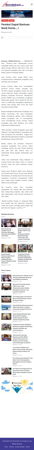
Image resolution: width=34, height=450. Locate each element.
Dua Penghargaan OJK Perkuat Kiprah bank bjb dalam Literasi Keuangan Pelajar (22, 298)
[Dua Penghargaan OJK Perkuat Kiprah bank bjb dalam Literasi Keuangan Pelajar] (6, 299)
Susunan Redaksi (20, 446)
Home (6, 446)
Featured (4, 20)
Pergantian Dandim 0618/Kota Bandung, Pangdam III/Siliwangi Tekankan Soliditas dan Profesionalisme (25, 257)
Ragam (12, 20)
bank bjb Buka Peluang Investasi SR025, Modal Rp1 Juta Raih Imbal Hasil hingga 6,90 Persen (23, 307)
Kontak (28, 446)
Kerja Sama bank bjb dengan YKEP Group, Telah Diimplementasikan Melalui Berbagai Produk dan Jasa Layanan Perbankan (24, 234)
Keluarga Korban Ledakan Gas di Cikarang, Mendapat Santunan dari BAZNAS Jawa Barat (8, 232)
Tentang (11, 446)
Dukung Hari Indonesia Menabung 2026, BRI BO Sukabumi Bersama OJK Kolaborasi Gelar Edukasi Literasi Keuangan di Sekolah (21, 338)
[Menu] (32, 5)
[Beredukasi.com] (12, 4)
